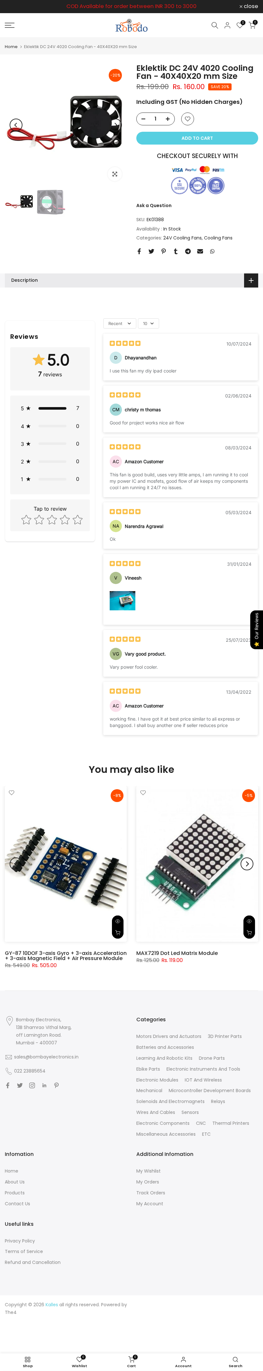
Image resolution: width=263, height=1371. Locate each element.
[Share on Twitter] (151, 251)
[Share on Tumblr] (176, 251)
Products (15, 1193)
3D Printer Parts (225, 1036)
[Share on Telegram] (188, 251)
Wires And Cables (155, 1112)
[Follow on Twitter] (20, 1085)
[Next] (115, 125)
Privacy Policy (20, 1241)
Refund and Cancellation (33, 1262)
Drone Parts (212, 1058)
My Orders (147, 1182)
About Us (15, 1182)
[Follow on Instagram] (32, 1085)
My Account (149, 1203)
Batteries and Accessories (165, 1047)
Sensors (190, 1112)
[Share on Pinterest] (163, 251)
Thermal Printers (230, 1123)
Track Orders (150, 1193)
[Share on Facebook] (139, 251)
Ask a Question (154, 205)
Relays (218, 1101)
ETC (206, 1134)
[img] (125, 344)
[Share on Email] (200, 251)
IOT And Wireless (203, 1080)
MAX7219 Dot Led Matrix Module (177, 953)
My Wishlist (148, 1171)
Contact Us (17, 1203)
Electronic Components (163, 1123)
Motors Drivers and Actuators (168, 1036)
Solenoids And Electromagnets (170, 1101)
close (15, 6)
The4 (11, 1312)
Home (11, 47)
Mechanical (149, 1090)
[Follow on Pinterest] (56, 1085)
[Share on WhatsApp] (212, 251)
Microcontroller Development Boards (210, 1090)
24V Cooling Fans (182, 238)
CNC (201, 1123)
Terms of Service (24, 1251)
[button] (50, 408)
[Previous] (16, 125)
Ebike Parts (148, 1069)
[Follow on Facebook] (8, 1085)
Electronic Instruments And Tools (203, 1069)
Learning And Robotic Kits (164, 1058)
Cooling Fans (218, 238)
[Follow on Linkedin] (44, 1085)
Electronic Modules (157, 1080)
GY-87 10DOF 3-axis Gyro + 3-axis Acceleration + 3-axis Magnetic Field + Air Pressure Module (66, 955)
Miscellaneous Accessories (166, 1134)
